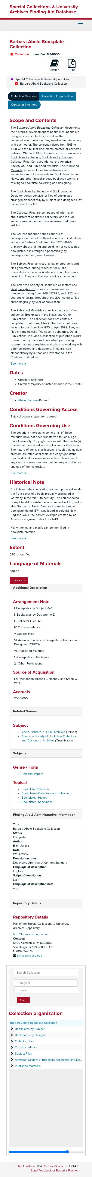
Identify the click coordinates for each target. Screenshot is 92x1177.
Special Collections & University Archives (42, 79)
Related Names (25, 711)
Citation (54, 70)
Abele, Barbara (28, 400)
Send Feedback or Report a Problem (55, 1170)
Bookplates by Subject (30, 1029)
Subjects (19, 753)
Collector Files (24, 1041)
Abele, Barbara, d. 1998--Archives (43, 732)
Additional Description (30, 588)
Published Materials (28, 1066)
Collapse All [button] (19, 580)
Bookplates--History (34, 797)
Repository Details (27, 903)
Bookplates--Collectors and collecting (46, 793)
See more (17, 363)
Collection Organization (57, 96)
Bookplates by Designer (31, 1035)
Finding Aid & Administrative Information (44, 815)
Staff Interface (25, 1166)
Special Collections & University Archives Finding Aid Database (44, 9)
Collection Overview (24, 96)
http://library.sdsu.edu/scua (30, 934)
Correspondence (26, 1047)
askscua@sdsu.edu (29, 955)
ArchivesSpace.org (55, 1166)
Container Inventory (24, 104)
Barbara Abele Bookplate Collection (33, 1023)
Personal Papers (32, 774)
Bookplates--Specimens (37, 802)
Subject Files (23, 1053)
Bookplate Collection (35, 789)
